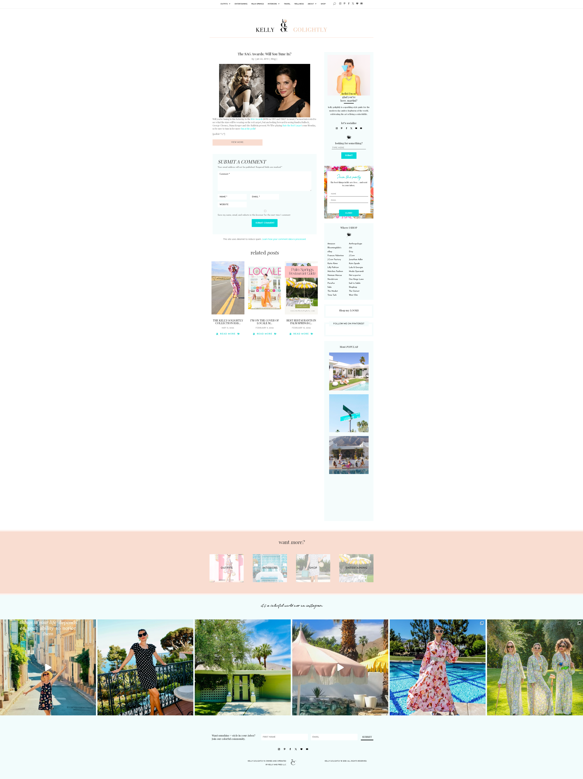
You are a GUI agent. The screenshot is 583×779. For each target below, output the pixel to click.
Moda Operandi (356, 271)
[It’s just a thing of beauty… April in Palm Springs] (340, 667)
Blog (273, 58)
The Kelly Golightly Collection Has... (228, 322)
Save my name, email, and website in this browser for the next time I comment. (254, 215)
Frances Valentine (335, 256)
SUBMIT (349, 156)
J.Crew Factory (334, 260)
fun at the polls (248, 128)
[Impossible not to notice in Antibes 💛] (48, 667)
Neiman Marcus (334, 275)
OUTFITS (224, 4)
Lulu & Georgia (356, 267)
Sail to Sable (354, 283)
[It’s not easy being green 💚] (243, 667)
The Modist (332, 291)
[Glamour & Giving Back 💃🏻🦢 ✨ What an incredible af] (438, 667)
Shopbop (353, 287)
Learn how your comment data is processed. (284, 239)
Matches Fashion (335, 271)
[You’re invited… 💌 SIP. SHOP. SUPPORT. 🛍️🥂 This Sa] (535, 667)
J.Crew (352, 256)
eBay (329, 252)
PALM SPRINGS (257, 4)
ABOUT (311, 4)
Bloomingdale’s (334, 248)
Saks (329, 287)
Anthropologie (355, 244)
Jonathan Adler (356, 260)
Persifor (331, 283)
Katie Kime (332, 263)
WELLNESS (299, 4)
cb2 (350, 248)
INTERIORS (272, 4)
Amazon (331, 244)
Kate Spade (354, 263)
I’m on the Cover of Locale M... (264, 322)
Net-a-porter (355, 275)
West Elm (353, 295)
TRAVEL (287, 4)
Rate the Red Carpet (292, 125)
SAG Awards (257, 119)
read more (228, 334)
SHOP (323, 4)
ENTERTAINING (241, 4)
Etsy (351, 252)
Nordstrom (332, 279)
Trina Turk (331, 295)
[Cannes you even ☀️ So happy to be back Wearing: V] (145, 667)
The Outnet (354, 291)
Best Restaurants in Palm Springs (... (301, 322)
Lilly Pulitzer (333, 267)
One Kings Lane (356, 279)
